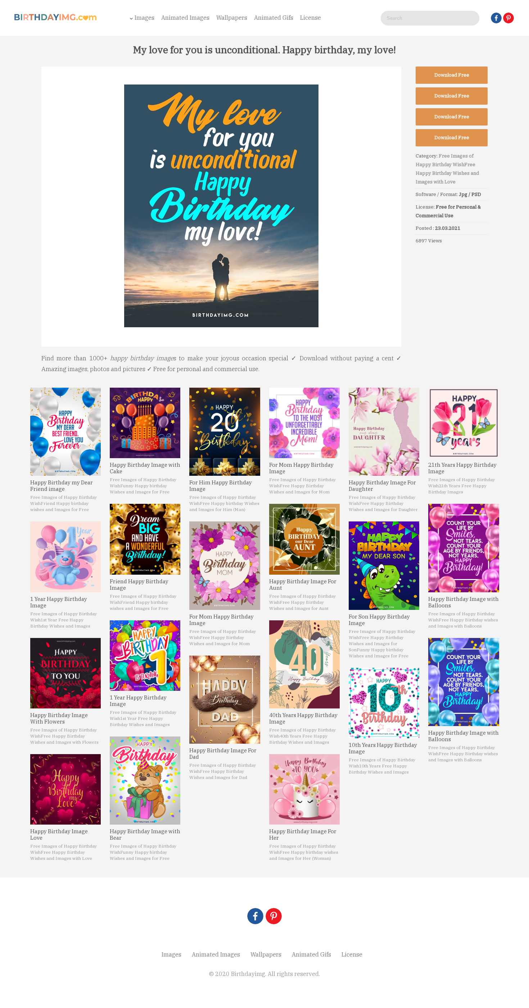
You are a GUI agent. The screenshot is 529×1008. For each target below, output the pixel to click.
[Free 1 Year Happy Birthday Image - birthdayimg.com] (65, 556)
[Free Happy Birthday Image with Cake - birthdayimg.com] (145, 423)
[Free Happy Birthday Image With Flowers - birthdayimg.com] (65, 673)
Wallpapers (231, 17)
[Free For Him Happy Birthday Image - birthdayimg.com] (224, 432)
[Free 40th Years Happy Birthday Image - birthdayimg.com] (304, 664)
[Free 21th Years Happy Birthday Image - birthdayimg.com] (463, 423)
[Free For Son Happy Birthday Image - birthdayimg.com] (384, 565)
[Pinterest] (508, 18)
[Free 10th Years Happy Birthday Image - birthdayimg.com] (384, 703)
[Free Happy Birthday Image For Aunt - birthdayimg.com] (304, 539)
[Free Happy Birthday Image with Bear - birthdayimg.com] (145, 780)
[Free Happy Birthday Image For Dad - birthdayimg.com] (224, 700)
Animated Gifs (273, 17)
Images (144, 17)
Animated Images (185, 17)
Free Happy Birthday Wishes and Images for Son (376, 643)
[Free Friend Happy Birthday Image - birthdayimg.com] (145, 539)
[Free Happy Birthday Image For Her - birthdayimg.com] (304, 789)
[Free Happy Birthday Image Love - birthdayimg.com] (65, 789)
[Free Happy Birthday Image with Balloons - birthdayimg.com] (463, 548)
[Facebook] (496, 18)
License (310, 17)
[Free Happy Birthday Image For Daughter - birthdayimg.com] (384, 432)
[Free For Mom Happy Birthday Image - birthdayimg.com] (224, 565)
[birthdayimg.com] (55, 19)
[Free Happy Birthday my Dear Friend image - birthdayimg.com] (65, 432)
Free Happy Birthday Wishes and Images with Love (447, 173)
